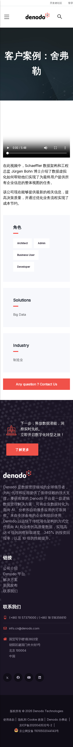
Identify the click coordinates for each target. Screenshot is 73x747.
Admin (41, 243)
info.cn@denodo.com (24, 628)
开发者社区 (56, 2)
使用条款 (9, 719)
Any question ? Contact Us (36, 384)
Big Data (19, 314)
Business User (25, 254)
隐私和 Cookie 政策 (31, 719)
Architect (22, 243)
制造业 (18, 360)
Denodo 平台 (14, 574)
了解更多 (22, 450)
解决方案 (10, 579)
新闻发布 (10, 585)
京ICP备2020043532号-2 (35, 725)
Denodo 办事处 (57, 719)
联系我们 (10, 591)
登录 (70, 2)
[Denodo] (37, 16)
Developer (23, 266)
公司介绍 (10, 568)
